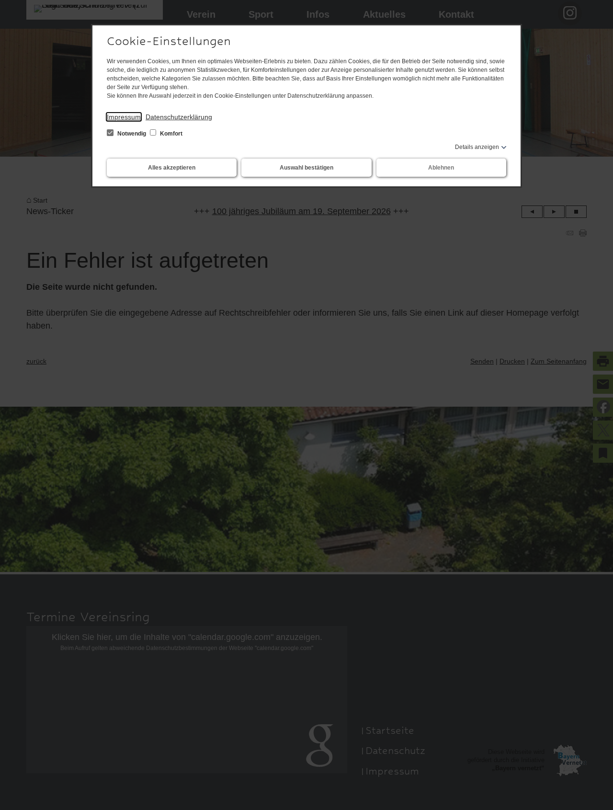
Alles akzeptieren (171, 167)
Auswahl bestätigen (306, 167)
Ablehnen (441, 167)
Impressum (124, 117)
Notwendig (132, 133)
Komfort (170, 133)
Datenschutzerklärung (179, 117)
